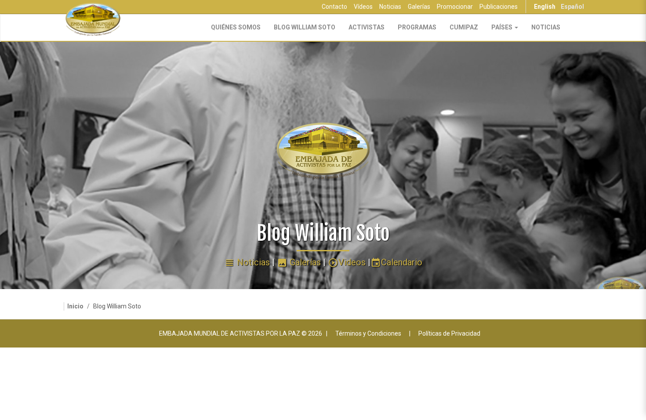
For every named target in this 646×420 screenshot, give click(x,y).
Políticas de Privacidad (449, 333)
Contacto (334, 6)
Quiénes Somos (236, 27)
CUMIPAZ (464, 27)
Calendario (396, 262)
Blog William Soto (304, 27)
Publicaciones (498, 6)
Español (572, 6)
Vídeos (363, 6)
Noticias (390, 6)
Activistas (366, 27)
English (544, 6)
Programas (417, 27)
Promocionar (455, 6)
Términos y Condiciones (368, 333)
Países (502, 27)
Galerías (419, 6)
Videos (347, 262)
